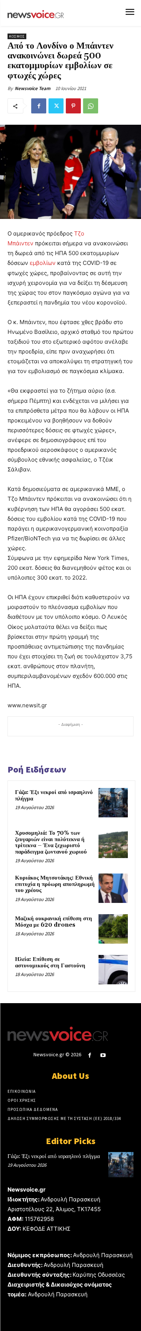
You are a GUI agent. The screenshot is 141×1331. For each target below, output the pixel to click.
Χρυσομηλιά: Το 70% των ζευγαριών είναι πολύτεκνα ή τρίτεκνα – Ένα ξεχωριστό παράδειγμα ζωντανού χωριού (51, 842)
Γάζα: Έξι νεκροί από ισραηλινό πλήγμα (54, 795)
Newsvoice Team (32, 88)
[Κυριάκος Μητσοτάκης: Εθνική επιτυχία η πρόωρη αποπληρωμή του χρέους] (113, 888)
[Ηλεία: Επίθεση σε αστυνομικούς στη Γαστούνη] (113, 969)
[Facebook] (38, 105)
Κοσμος (17, 36)
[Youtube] (103, 1055)
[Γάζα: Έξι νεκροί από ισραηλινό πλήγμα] (113, 802)
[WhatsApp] (90, 105)
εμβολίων (43, 262)
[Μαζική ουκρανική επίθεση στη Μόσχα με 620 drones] (113, 929)
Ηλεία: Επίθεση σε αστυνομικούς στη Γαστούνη (50, 962)
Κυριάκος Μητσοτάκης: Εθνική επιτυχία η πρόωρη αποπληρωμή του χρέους (55, 884)
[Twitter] (56, 105)
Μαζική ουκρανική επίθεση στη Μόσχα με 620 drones (53, 922)
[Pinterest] (73, 105)
